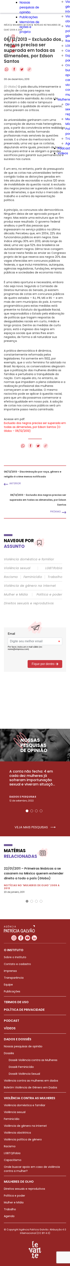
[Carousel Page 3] (36, 811)
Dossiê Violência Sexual (24, 1074)
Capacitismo (12, 1160)
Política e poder (49, 594)
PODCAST (11, 1020)
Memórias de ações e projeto (29, 27)
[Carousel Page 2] (31, 811)
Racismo (11, 577)
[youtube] (13, 46)
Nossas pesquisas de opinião (29, 7)
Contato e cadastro (17, 964)
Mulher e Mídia (16, 594)
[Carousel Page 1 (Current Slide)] (27, 811)
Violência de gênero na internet (30, 586)
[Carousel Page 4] (41, 811)
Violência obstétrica (17, 1133)
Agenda (9, 1216)
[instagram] (13, 36)
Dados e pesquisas (22, 796)
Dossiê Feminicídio (21, 1067)
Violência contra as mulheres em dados (31, 1081)
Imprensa (10, 971)
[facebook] (13, 41)
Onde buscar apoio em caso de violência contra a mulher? (32, 1169)
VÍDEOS (10, 1028)
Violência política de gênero (23, 1139)
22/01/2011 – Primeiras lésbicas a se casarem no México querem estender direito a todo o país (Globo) (34, 873)
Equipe (8, 985)
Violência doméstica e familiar (29, 559)
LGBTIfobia (53, 568)
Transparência (14, 978)
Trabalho (55, 577)
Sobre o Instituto (15, 957)
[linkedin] (13, 51)
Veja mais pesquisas (32, 827)
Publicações (28, 17)
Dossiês (9, 1053)
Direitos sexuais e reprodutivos (29, 603)
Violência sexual (17, 568)
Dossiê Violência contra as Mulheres (33, 1060)
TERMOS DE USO (16, 1002)
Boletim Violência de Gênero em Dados (30, 1087)
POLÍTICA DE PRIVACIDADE (24, 1009)
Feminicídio (33, 577)
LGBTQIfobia (12, 1153)
